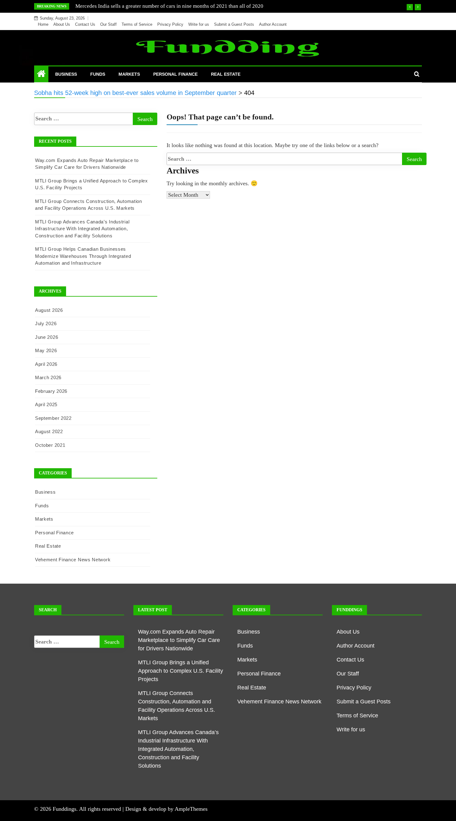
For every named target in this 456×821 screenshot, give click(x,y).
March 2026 (48, 377)
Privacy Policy (170, 24)
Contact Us (85, 24)
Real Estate (225, 74)
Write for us (198, 24)
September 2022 (53, 418)
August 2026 (49, 310)
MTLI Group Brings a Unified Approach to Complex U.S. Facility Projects (180, 670)
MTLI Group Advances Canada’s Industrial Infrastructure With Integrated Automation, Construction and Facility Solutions (82, 228)
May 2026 (46, 350)
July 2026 (45, 323)
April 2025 (46, 404)
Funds (97, 74)
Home (43, 24)
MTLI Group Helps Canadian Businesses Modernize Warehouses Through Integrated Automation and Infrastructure (83, 256)
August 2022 (49, 431)
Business (66, 74)
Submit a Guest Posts (234, 24)
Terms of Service (137, 24)
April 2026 (46, 364)
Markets (129, 74)
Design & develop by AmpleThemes (166, 809)
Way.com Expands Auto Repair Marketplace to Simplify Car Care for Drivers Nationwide (179, 640)
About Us (61, 24)
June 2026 (46, 337)
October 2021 (50, 445)
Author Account (273, 24)
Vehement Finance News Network (72, 559)
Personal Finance (175, 74)
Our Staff (108, 24)
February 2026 (51, 391)
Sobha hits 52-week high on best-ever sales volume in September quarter (155, 6)
